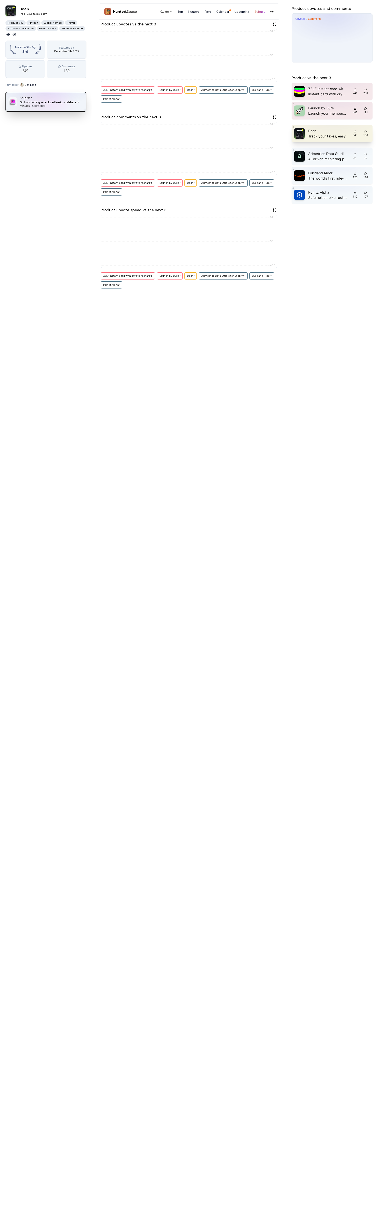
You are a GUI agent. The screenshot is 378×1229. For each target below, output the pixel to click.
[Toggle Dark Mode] (272, 11)
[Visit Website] (8, 34)
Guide (164, 12)
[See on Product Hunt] (14, 34)
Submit (259, 12)
